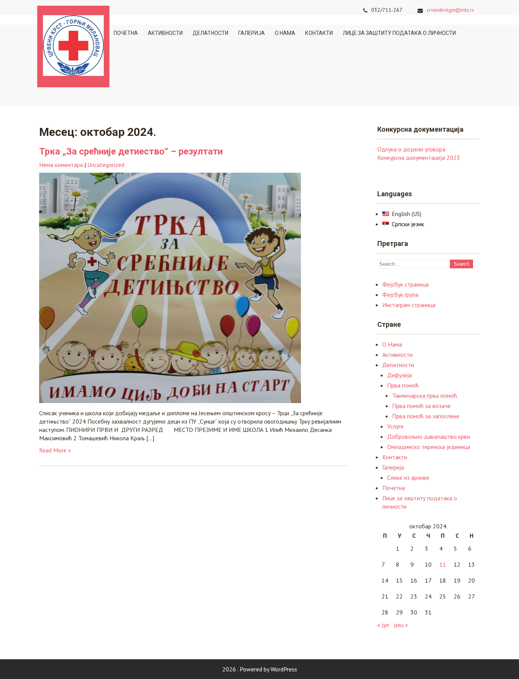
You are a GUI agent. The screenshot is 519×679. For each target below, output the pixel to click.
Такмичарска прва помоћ (424, 395)
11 (442, 564)
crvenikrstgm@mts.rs (450, 9)
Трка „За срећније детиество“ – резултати (131, 151)
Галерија (251, 33)
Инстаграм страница (408, 305)
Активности (165, 33)
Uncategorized (105, 165)
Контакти (319, 33)
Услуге (395, 426)
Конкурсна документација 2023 (418, 157)
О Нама (285, 33)
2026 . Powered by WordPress (259, 669)
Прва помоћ (403, 385)
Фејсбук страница (405, 284)
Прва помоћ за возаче (421, 406)
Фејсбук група (400, 294)
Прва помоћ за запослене (425, 416)
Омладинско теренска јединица (428, 447)
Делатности (210, 33)
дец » (401, 625)
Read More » (55, 450)
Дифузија (399, 375)
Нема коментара (61, 165)
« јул (383, 625)
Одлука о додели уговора (411, 149)
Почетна (126, 33)
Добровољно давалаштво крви (428, 436)
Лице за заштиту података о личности (399, 33)
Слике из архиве (408, 477)
